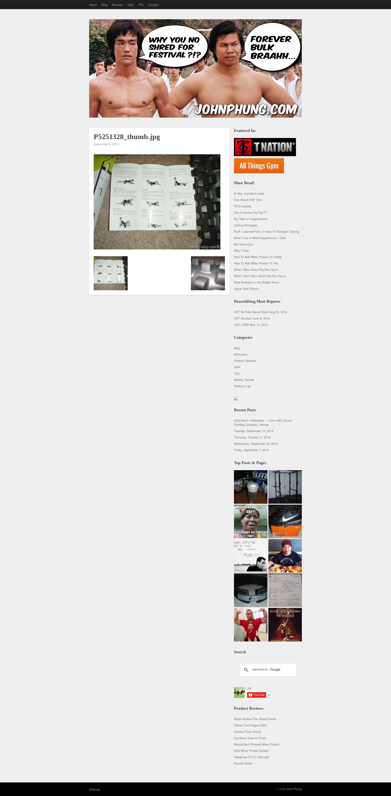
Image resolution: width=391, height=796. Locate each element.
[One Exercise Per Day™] (250, 521)
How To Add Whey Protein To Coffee (258, 257)
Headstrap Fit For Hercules (251, 757)
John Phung (294, 789)
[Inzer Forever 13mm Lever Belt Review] (250, 590)
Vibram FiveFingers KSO (250, 725)
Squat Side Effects (246, 288)
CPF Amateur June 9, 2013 (252, 318)
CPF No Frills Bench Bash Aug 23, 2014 (260, 312)
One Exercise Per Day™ (250, 212)
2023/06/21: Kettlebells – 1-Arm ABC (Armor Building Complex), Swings (263, 422)
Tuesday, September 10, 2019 (253, 431)
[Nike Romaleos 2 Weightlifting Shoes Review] (285, 521)
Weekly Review (244, 379)
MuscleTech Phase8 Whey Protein (256, 744)
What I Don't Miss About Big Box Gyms (260, 276)
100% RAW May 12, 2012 (251, 324)
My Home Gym (244, 244)
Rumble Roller (243, 763)
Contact (153, 4)
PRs (141, 4)
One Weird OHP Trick (248, 200)
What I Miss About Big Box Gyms (256, 269)
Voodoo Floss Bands (247, 731)
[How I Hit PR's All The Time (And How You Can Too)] (250, 556)
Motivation (241, 354)
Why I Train (241, 250)
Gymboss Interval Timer (250, 738)
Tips (237, 373)
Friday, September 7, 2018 (251, 450)
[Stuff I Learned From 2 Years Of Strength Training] (285, 590)
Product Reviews (245, 360)
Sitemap (94, 789)
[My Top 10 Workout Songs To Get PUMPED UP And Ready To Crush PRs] (285, 624)
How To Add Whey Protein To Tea (256, 263)
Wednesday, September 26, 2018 (255, 443)
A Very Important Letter (249, 193)
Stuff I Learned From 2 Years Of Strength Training (266, 231)
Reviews (117, 4)
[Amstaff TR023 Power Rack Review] (285, 487)
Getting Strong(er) (245, 225)
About (93, 4)
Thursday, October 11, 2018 (252, 437)
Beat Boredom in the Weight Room (256, 282)
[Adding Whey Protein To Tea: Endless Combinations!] (250, 487)
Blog (104, 4)
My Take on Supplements (250, 219)
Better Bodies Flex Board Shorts (255, 719)
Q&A (130, 4)
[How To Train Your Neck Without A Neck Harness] (285, 556)
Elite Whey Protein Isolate (251, 750)
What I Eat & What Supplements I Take (260, 238)
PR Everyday (242, 206)
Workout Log (242, 386)
